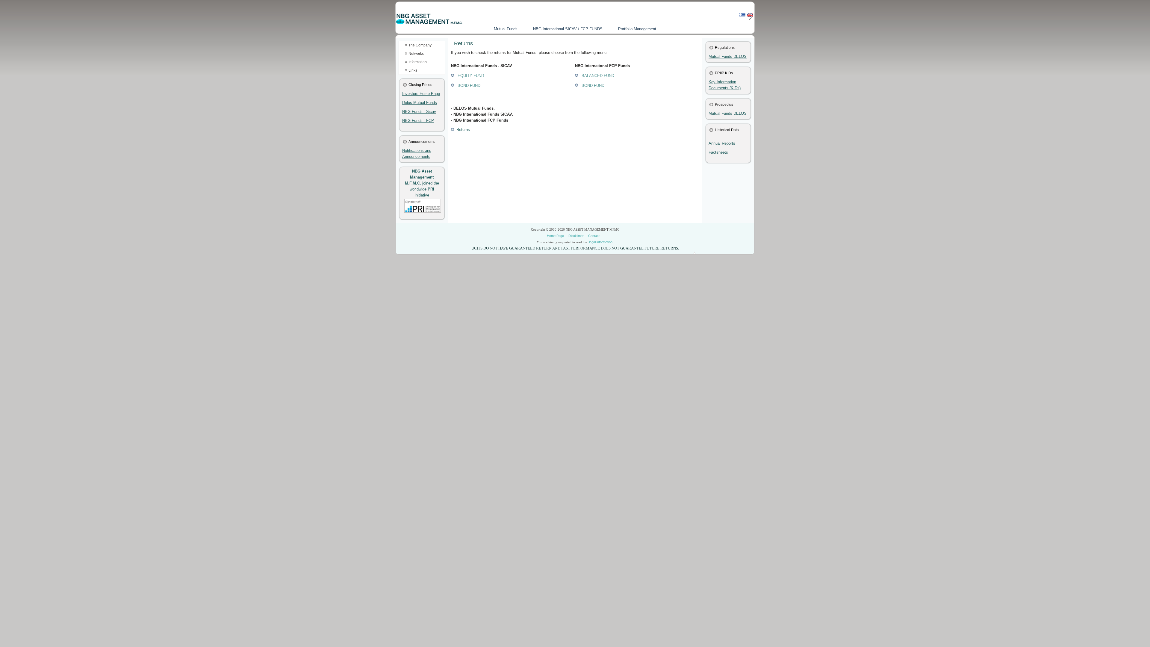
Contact (594, 236)
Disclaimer (576, 236)
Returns (462, 129)
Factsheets (718, 152)
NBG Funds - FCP (418, 120)
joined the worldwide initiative (422, 183)
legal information (600, 242)
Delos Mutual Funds (419, 102)
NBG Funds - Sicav (419, 111)
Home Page (555, 236)
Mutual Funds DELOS (728, 56)
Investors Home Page (421, 93)
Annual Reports (722, 143)
